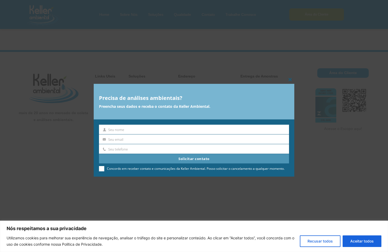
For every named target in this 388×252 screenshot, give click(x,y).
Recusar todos (320, 241)
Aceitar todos (362, 241)
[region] (194, 236)
